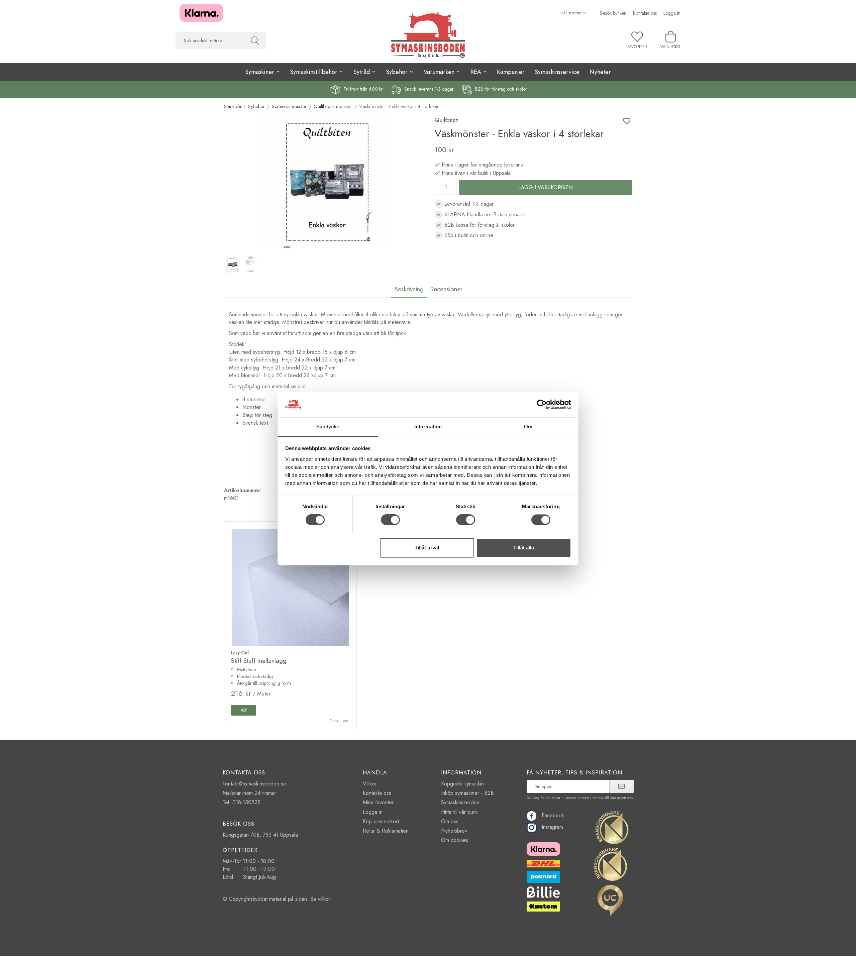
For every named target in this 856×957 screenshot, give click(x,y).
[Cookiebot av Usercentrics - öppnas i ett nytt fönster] (542, 405)
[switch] (390, 520)
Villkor (370, 783)
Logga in (671, 13)
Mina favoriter (378, 802)
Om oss (449, 821)
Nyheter (600, 72)
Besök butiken (613, 13)
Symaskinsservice (557, 72)
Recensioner (446, 289)
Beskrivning (409, 289)
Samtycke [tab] (327, 426)
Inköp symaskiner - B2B (467, 793)
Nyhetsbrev (454, 831)
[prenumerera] (621, 786)
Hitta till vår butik (459, 812)
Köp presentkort (381, 821)
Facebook (553, 815)
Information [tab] (428, 426)
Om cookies (454, 840)
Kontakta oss (645, 13)
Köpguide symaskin (462, 783)
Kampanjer (511, 72)
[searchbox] (210, 40)
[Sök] (255, 40)
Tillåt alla (523, 547)
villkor (324, 899)
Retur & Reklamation (386, 831)
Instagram (552, 827)
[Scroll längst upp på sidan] (623, 948)
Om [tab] (528, 426)
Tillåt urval (427, 547)
